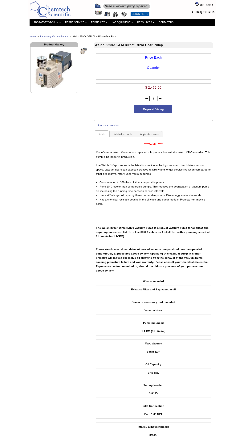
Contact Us (166, 22)
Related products (122, 134)
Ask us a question (108, 125)
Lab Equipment (121, 22)
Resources (144, 22)
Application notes (149, 134)
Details (101, 134)
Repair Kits (98, 22)
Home (33, 36)
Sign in (210, 4)
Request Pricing (153, 109)
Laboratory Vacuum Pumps (54, 36)
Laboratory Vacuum (45, 22)
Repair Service (74, 22)
